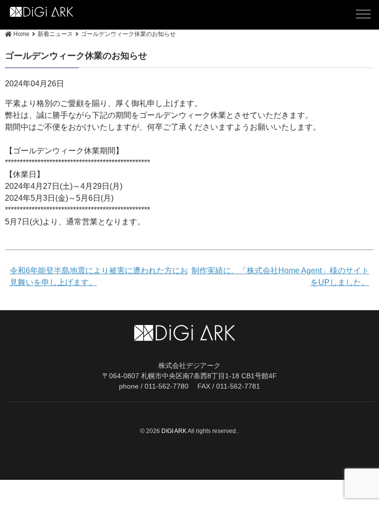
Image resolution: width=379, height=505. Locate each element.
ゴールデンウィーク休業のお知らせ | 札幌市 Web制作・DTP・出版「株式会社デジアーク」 (58, 12)
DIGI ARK (174, 431)
